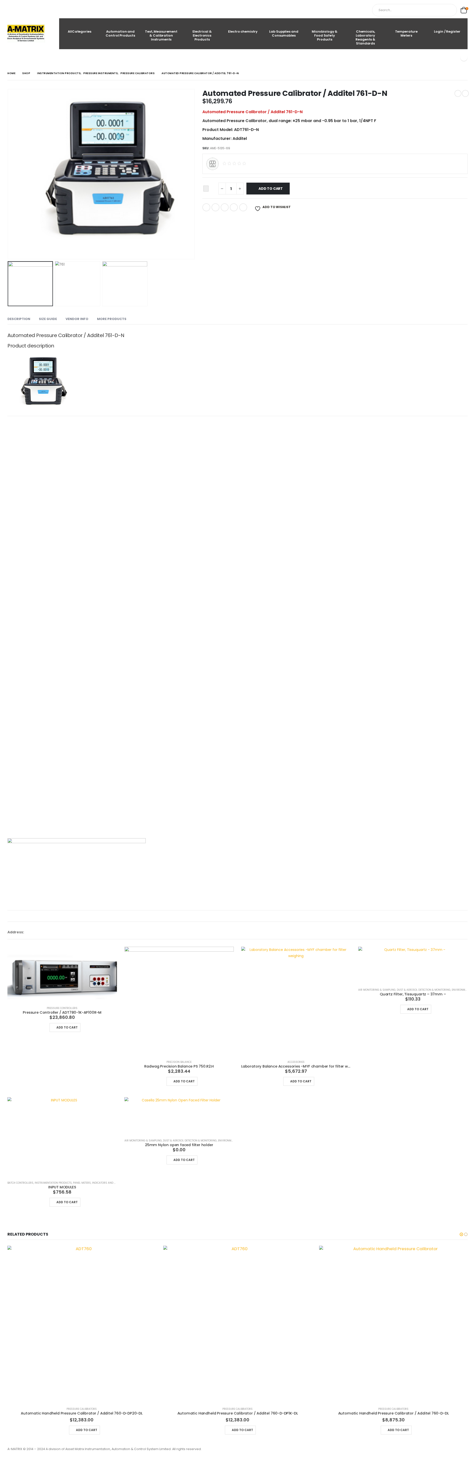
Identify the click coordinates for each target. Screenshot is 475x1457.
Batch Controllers (20, 1183)
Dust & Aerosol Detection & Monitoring (424, 990)
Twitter (215, 207)
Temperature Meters (406, 33)
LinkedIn (225, 207)
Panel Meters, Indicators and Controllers (102, 1183)
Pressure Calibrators (82, 1409)
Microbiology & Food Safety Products (324, 35)
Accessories (296, 1062)
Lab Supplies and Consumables (283, 33)
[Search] (449, 10)
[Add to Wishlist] (206, 189)
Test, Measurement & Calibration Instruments (161, 35)
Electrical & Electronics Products (202, 35)
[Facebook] (463, 57)
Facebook (206, 207)
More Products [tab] (111, 319)
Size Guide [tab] (48, 319)
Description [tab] (18, 319)
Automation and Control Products (120, 33)
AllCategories (79, 31)
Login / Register (447, 31)
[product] (62, 974)
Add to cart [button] (67, 1027)
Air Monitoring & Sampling (377, 990)
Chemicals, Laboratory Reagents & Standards (365, 37)
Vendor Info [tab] (77, 319)
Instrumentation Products (53, 1183)
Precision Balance (178, 1062)
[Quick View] (47, 1026)
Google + (234, 207)
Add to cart (271, 188)
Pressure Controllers (62, 1008)
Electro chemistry (243, 31)
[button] (461, 1234)
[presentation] (8, 174)
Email (243, 207)
